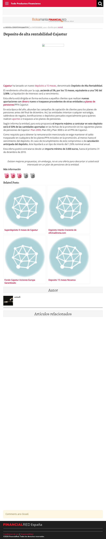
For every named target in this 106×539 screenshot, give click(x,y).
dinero (25, 101)
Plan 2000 (36, 130)
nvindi (60, 27)
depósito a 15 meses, (46, 85)
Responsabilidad (26, 534)
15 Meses (7, 27)
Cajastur (24, 27)
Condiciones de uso (11, 534)
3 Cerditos (15, 27)
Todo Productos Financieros (26, 3)
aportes (16, 118)
